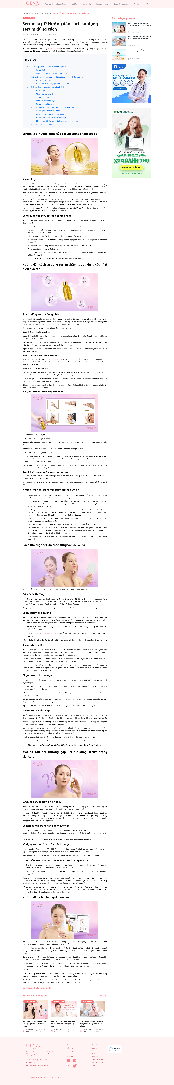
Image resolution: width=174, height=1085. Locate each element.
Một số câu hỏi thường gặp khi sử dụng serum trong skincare (54, 107)
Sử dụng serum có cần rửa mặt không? (51, 118)
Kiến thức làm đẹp (98, 1059)
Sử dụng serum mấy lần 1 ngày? (48, 111)
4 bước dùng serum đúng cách (47, 80)
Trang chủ (25, 13)
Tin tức (94, 1065)
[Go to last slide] (101, 995)
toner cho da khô (52, 359)
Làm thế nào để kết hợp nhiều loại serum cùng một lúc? (57, 121)
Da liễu (94, 1054)
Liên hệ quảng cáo (73, 1051)
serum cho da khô (50, 633)
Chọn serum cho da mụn (45, 101)
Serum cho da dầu (43, 97)
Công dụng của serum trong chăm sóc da (52, 73)
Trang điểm (95, 1057)
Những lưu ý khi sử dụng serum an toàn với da (53, 84)
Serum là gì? (40, 70)
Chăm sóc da (34, 13)
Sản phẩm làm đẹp (98, 1062)
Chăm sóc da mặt (46, 13)
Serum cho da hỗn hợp (45, 104)
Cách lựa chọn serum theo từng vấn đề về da (48, 87)
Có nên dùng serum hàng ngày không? (50, 114)
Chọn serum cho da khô (45, 94)
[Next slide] (105, 995)
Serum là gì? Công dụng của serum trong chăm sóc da (51, 67)
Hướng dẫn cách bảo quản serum (43, 124)
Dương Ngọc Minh (32, 34)
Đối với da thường (43, 90)
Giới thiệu (70, 1048)
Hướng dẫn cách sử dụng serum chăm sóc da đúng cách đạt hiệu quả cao (58, 77)
